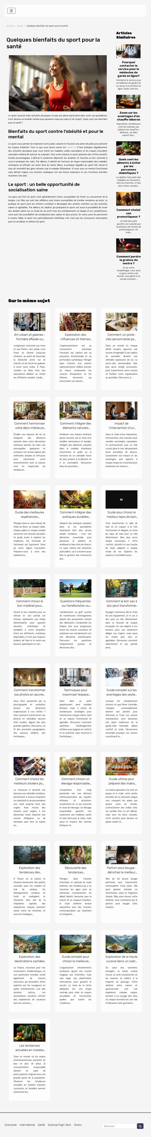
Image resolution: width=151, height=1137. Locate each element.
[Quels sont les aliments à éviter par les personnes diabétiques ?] (128, 148)
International (27, 1125)
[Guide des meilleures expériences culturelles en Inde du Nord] (29, 499)
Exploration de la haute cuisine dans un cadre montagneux (121, 961)
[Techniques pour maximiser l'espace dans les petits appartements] (75, 677)
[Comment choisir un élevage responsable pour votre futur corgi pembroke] (75, 766)
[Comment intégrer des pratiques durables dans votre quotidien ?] (75, 499)
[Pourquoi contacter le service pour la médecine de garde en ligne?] (128, 51)
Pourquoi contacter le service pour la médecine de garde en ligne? (129, 69)
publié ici (71, 147)
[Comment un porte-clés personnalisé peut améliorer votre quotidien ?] (121, 321)
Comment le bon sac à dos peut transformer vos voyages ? (121, 605)
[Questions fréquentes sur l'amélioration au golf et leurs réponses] (75, 588)
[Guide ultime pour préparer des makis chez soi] (121, 766)
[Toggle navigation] (11, 11)
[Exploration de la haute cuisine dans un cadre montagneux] (121, 943)
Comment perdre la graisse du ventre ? (128, 260)
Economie (11, 1125)
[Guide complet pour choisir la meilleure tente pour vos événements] (75, 943)
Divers (20, 25)
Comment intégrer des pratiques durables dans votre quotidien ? (75, 516)
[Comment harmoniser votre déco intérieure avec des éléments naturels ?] (29, 410)
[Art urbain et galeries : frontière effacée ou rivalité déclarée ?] (29, 321)
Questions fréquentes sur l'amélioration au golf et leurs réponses (75, 605)
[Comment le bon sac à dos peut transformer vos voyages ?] (121, 588)
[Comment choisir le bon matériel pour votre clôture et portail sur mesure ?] (29, 588)
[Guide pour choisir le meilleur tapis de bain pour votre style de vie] (121, 499)
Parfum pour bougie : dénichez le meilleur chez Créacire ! (121, 872)
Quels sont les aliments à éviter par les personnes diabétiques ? (129, 166)
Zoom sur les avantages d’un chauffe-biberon (128, 116)
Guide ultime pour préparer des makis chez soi (122, 783)
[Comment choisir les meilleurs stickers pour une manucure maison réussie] (29, 766)
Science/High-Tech (59, 1125)
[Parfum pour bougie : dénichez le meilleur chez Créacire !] (121, 854)
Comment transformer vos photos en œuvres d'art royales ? (29, 694)
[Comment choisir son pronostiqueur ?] (128, 199)
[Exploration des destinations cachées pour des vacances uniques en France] (29, 943)
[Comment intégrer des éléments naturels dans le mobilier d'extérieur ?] (75, 410)
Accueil (9, 25)
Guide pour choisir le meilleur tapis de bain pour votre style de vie (121, 516)
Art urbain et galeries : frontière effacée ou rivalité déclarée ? (29, 339)
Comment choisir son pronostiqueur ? (128, 213)
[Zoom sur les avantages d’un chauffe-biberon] (128, 102)
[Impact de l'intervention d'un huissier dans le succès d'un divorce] (121, 410)
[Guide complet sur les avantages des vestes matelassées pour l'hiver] (121, 677)
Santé (41, 1125)
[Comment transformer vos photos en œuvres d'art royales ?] (29, 677)
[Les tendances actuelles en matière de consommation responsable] (29, 1032)
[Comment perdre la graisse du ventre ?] (128, 245)
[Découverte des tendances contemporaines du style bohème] (75, 854)
